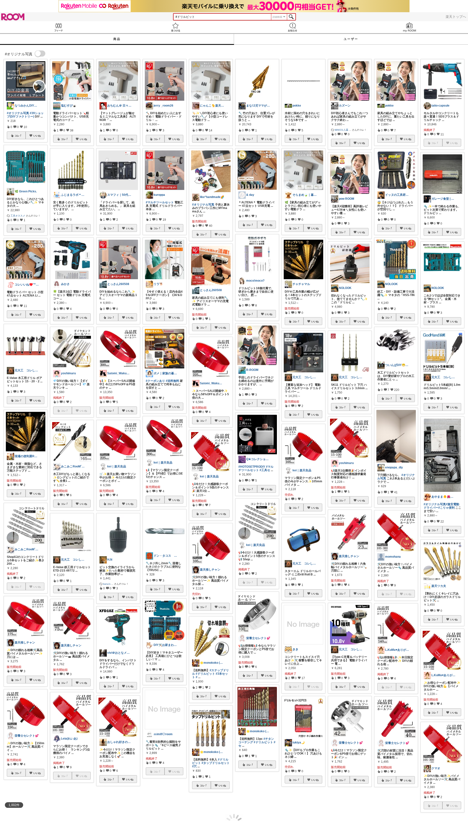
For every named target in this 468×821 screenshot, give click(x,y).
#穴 (194, 766)
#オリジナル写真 (18, 113)
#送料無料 (172, 381)
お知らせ (292, 27)
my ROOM (409, 27)
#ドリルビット (205, 673)
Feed (58, 27)
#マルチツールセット (160, 202)
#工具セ (265, 470)
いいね (37, 135)
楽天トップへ (456, 17)
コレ (17, 135)
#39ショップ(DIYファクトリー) (25, 114)
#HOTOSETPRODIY (251, 466)
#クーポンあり (155, 381)
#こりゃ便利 (446, 507)
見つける (175, 27)
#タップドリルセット (216, 763)
